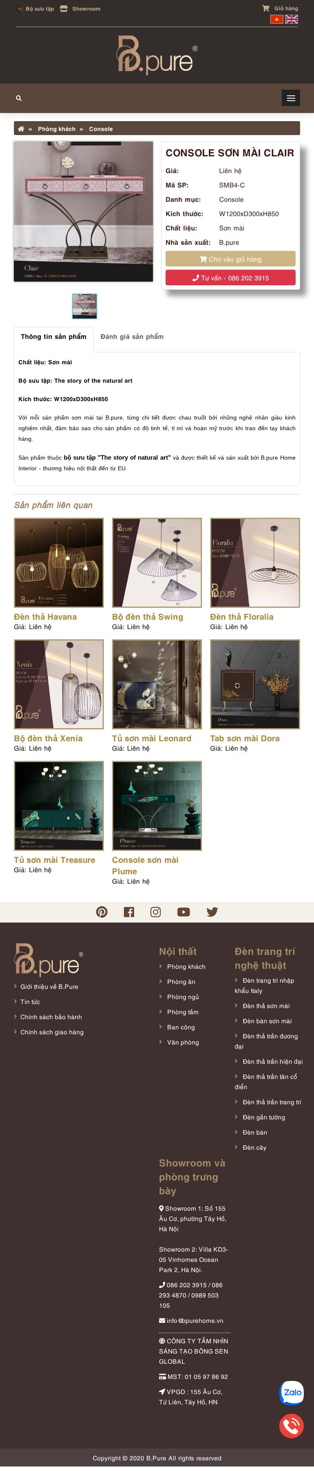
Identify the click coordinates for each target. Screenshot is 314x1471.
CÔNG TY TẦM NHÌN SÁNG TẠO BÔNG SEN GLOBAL (193, 1350)
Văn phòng (182, 1042)
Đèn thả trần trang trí (271, 1101)
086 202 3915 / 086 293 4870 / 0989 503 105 (191, 1294)
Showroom (86, 8)
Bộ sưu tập (39, 8)
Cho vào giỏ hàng (234, 258)
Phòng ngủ (182, 996)
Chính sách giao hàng (52, 1031)
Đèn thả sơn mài (265, 1005)
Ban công (180, 1026)
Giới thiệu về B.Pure (49, 986)
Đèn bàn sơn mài (266, 1020)
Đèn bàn (254, 1132)
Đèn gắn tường (263, 1116)
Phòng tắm (182, 1011)
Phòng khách (56, 128)
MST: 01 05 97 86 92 (197, 1376)
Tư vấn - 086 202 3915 (234, 277)
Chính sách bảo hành (51, 1016)
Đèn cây (254, 1147)
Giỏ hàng (285, 7)
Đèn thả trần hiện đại (272, 1061)
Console (100, 128)
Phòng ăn (180, 981)
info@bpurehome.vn (194, 1320)
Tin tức (30, 1001)
